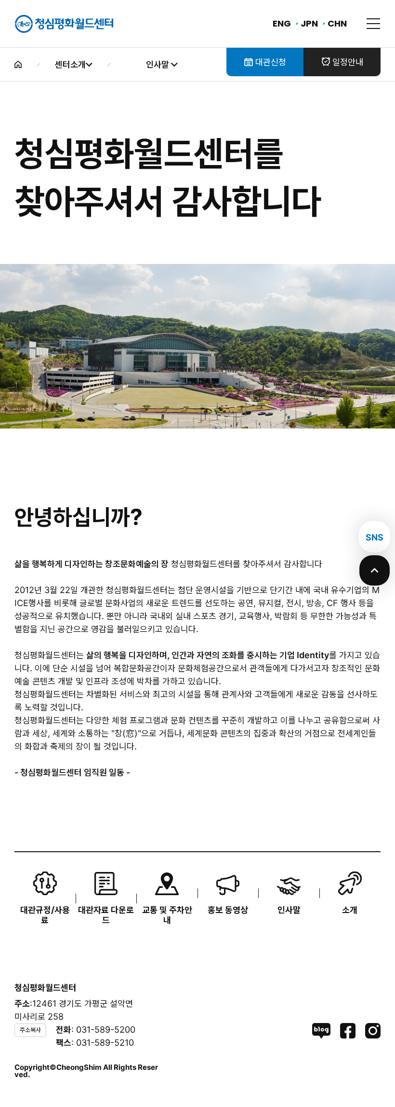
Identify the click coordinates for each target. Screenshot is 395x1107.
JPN (309, 23)
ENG (282, 23)
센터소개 (70, 64)
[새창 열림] (321, 1030)
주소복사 (30, 1030)
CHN (337, 23)
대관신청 (269, 62)
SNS (374, 537)
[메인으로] (64, 23)
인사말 (158, 64)
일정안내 (346, 62)
